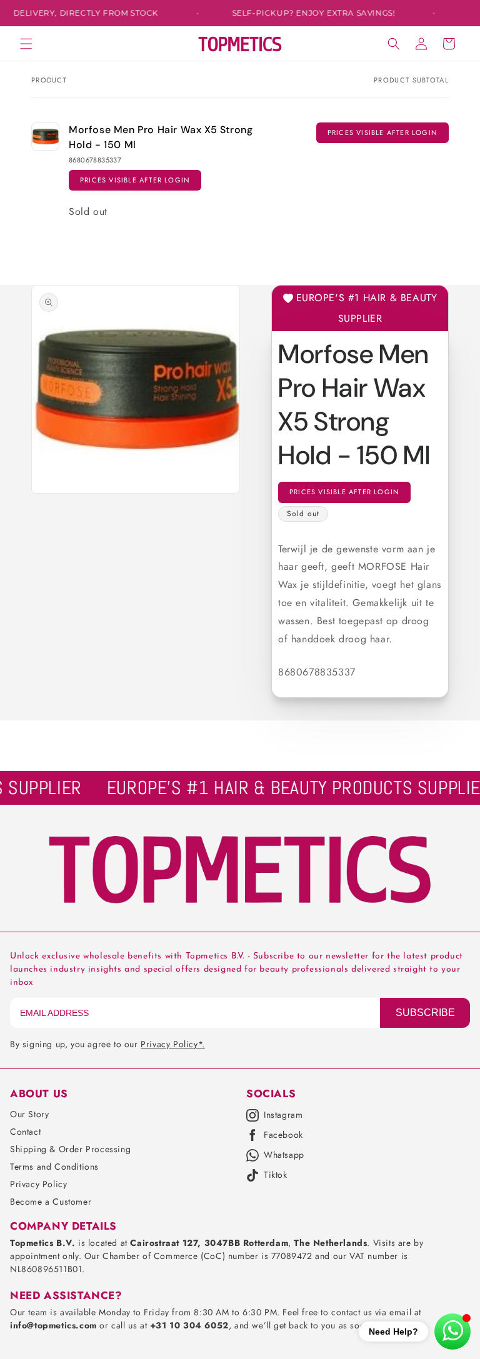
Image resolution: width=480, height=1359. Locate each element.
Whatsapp (284, 1155)
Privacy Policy (38, 1184)
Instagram (283, 1115)
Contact (25, 1131)
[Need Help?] (452, 1331)
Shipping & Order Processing (70, 1149)
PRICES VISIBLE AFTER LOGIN (135, 180)
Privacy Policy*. (173, 1044)
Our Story (29, 1114)
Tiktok (276, 1175)
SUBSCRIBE (425, 1012)
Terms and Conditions (54, 1166)
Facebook (283, 1135)
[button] (26, 43)
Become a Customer (50, 1201)
